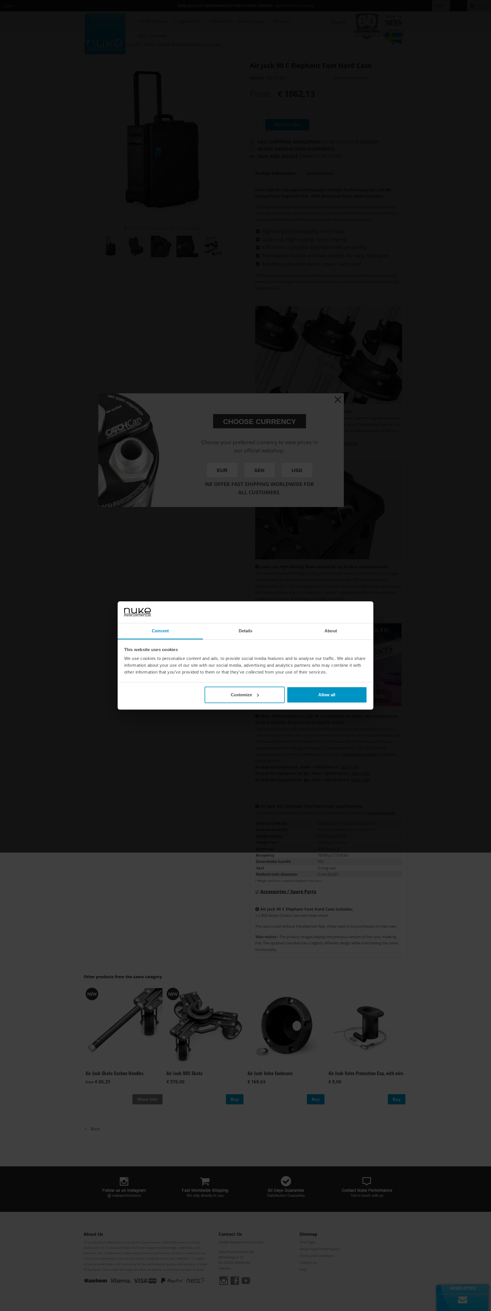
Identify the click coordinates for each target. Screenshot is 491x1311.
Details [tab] (246, 630)
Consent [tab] (160, 630)
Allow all (326, 694)
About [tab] (330, 630)
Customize (241, 694)
